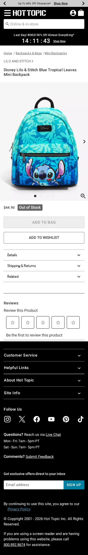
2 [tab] (41, 196)
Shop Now (61, 3)
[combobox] (44, 24)
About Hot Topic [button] (19, 380)
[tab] (44, 141)
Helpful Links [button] (16, 367)
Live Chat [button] (53, 434)
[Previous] (4, 3)
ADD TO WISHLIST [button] (44, 237)
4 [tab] (53, 196)
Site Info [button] (12, 393)
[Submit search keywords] (7, 24)
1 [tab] (35, 196)
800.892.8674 (14, 545)
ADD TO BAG (44, 222)
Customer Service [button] (21, 355)
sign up (74, 485)
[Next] (83, 3)
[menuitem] (81, 13)
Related (13, 276)
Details (12, 255)
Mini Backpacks (56, 53)
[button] (6, 13)
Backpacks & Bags (29, 53)
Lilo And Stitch (17, 61)
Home (8, 53)
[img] (7, 419)
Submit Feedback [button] (40, 456)
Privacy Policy (19, 509)
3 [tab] (47, 196)
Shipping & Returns (21, 265)
